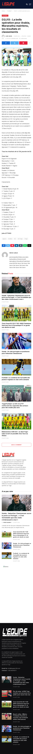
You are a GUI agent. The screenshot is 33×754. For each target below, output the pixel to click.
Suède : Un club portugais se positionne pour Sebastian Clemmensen (15, 352)
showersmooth (21, 259)
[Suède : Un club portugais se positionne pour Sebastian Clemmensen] (16, 341)
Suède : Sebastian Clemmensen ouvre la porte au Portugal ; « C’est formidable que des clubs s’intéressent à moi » (16, 297)
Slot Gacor (18, 263)
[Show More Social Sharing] (29, 43)
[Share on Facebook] (6, 43)
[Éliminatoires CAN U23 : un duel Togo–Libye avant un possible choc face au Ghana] (16, 421)
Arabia (10, 239)
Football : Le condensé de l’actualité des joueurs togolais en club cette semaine (16, 378)
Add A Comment (16, 445)
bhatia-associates (23, 257)
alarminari (27, 261)
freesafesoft (20, 261)
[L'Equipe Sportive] (8, 4)
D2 (15, 239)
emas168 (12, 263)
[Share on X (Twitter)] (14, 43)
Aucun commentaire (12, 38)
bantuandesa (13, 259)
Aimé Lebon (9, 36)
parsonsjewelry (13, 257)
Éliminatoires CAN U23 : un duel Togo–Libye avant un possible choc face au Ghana (15, 433)
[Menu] (30, 4)
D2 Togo (20, 239)
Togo (26, 239)
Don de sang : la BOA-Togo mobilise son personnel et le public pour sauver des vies (22, 693)
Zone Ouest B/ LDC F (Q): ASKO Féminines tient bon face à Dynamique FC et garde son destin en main (16, 325)
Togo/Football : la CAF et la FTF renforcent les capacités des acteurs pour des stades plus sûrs (15, 405)
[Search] (27, 4)
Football (5, 15)
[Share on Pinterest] (23, 43)
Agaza (4, 239)
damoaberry (12, 261)
